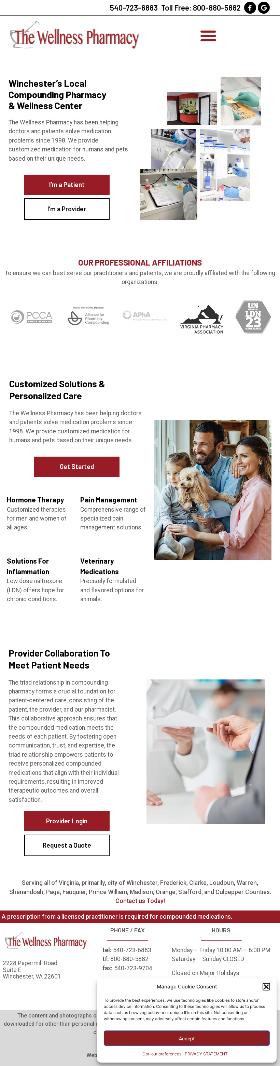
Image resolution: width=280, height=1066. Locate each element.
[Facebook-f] (250, 8)
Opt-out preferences (161, 1053)
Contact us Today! (140, 901)
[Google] (264, 8)
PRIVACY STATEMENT (206, 1053)
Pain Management (108, 499)
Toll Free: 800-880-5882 (201, 7)
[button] (266, 986)
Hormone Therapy (35, 499)
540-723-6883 (134, 7)
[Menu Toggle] (208, 35)
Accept (187, 1038)
